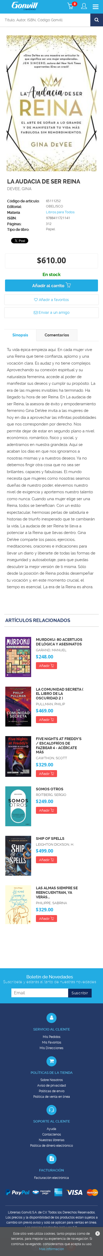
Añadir (44, 666)
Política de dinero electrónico (51, 1145)
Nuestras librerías (51, 1140)
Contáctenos (51, 1134)
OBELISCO (54, 206)
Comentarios (57, 335)
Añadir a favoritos (53, 300)
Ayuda (51, 1129)
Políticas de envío (51, 1091)
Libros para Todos (60, 212)
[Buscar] (96, 20)
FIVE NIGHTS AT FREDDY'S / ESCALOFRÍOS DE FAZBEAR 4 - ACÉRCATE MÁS (59, 745)
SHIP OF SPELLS (50, 838)
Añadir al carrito (48, 285)
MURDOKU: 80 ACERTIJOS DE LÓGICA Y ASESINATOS (59, 641)
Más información (51, 1249)
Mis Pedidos (51, 1037)
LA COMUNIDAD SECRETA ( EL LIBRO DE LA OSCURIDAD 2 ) (59, 693)
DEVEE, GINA (19, 188)
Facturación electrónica (51, 1178)
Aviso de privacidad (51, 1085)
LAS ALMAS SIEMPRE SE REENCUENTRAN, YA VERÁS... (57, 892)
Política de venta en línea (51, 1097)
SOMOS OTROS (49, 789)
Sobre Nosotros (51, 1080)
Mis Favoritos (51, 1042)
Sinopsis (20, 335)
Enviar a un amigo (53, 312)
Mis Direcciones (51, 1048)
